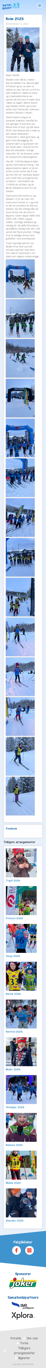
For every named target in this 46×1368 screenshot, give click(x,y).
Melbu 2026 (13, 1069)
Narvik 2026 (13, 994)
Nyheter (24, 1358)
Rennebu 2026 (15, 1220)
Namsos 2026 (14, 1145)
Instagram (29, 1250)
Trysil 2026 (13, 880)
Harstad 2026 (14, 1031)
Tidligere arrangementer (24, 1350)
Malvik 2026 (13, 1183)
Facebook (16, 1250)
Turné (24, 1343)
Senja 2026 (13, 956)
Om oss (32, 1338)
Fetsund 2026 (14, 918)
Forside (16, 1338)
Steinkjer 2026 (15, 1107)
